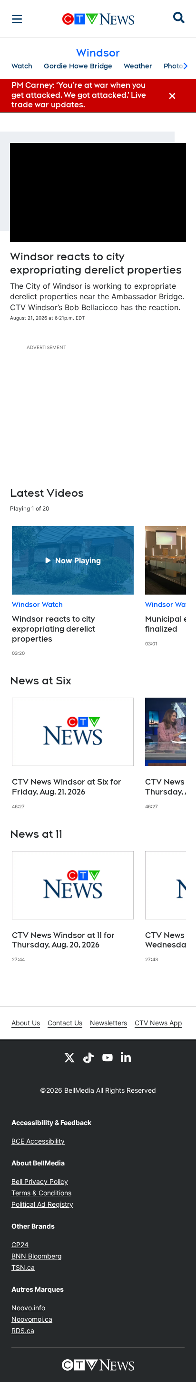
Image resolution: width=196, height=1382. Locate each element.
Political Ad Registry (42, 1204)
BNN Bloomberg (36, 1256)
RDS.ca (22, 1330)
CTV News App (158, 1023)
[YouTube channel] (107, 1057)
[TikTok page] (88, 1057)
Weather (138, 66)
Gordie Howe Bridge (78, 66)
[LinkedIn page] (126, 1057)
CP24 (20, 1244)
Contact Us (65, 1023)
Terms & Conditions (41, 1193)
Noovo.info (28, 1308)
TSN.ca (23, 1267)
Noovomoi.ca (31, 1319)
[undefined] (73, 591)
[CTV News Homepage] (98, 19)
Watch (21, 66)
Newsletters (108, 1023)
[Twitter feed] (69, 1057)
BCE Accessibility (38, 1141)
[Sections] (17, 18)
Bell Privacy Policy (39, 1181)
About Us (25, 1023)
